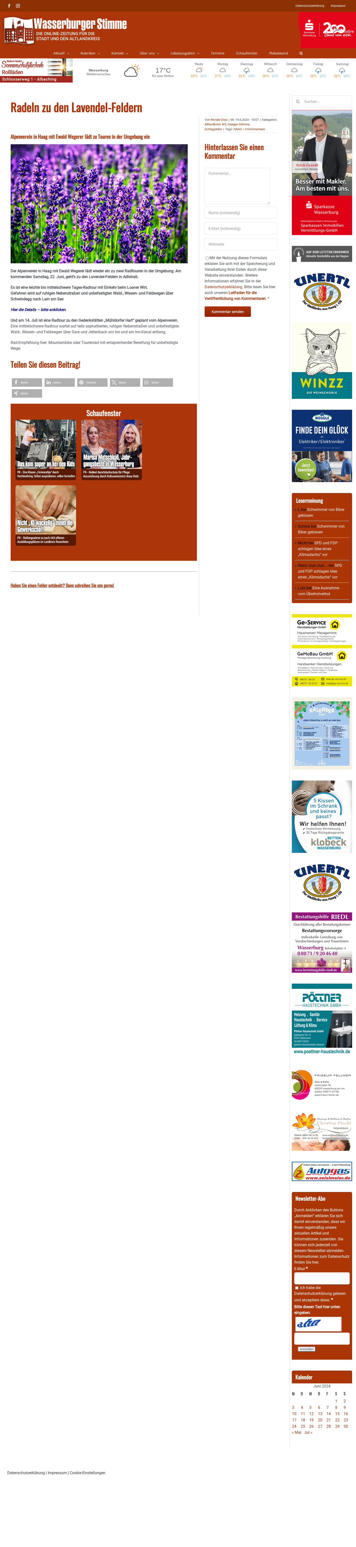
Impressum (57, 1473)
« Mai (296, 1432)
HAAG (237, 129)
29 (337, 1426)
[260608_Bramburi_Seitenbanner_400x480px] (322, 700)
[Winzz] (322, 324)
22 (337, 1420)
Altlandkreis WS (215, 124)
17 (294, 1420)
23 (346, 1420)
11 (303, 1413)
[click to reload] (318, 1324)
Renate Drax (219, 119)
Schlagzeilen (213, 129)
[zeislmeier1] (322, 1164)
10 (294, 1413)
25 (303, 1426)
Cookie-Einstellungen (87, 1473)
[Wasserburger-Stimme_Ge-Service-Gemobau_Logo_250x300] (322, 616)
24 (294, 1426)
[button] (301, 53)
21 (328, 1420)
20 (320, 1420)
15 (337, 1413)
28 (328, 1426)
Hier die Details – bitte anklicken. (38, 309)
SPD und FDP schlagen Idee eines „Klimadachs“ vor (318, 549)
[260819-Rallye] (45, 422)
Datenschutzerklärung (313, 1293)
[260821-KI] (45, 488)
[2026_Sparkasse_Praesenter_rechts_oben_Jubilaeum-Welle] (327, 14)
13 (320, 1413)
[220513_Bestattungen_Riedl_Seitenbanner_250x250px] (322, 915)
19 (311, 1420)
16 (346, 1413)
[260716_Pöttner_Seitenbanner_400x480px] (322, 986)
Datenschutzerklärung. (224, 287)
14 (328, 1413)
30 (346, 1426)
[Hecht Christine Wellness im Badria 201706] (322, 1115)
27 (320, 1426)
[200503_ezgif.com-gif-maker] (322, 783)
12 (311, 1413)
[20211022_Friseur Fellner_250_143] (322, 1069)
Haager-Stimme (238, 124)
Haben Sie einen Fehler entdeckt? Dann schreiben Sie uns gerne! (62, 585)
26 (311, 1426)
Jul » (308, 1432)
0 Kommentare (255, 129)
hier (315, 1262)
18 (303, 1420)
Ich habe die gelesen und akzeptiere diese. (320, 1293)
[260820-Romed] (111, 422)
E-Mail (301, 1268)
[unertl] (322, 275)
